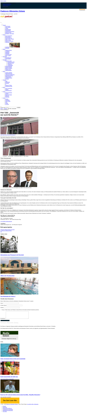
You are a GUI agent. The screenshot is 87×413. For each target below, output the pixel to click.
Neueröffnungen (8, 57)
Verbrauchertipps (8, 70)
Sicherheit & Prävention (9, 31)
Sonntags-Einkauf (8, 67)
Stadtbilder (7, 47)
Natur (6, 81)
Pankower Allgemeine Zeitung (12, 11)
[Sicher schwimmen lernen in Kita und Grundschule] (9, 356)
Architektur (7, 51)
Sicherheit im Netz (8, 86)
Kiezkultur (7, 48)
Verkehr (6, 28)
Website (1, 307)
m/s (1, 134)
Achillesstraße (10, 65)
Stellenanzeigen (8, 76)
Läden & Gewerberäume (9, 74)
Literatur (6, 93)
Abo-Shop (5, 411)
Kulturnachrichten (8, 92)
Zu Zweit (7, 104)
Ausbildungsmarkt (8, 77)
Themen (4, 79)
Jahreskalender (8, 30)
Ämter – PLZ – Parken (9, 38)
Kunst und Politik (8, 94)
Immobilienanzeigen (9, 75)
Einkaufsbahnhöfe (8, 66)
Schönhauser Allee (11, 61)
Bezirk (4, 34)
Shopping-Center (8, 60)
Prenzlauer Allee (11, 62)
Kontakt (4, 406)
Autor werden (5, 6)
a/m (1, 378)
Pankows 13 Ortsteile (9, 41)
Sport (6, 102)
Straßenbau (7, 52)
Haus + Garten (8, 55)
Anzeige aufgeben (8, 72)
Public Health (7, 101)
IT (5, 84)
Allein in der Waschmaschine (7, 275)
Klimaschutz (7, 82)
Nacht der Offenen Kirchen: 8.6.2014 (7, 229)
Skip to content (3, 0)
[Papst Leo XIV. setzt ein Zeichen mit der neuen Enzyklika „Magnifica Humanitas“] (9, 392)
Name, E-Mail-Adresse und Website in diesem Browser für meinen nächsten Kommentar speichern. (20, 309)
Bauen (4, 49)
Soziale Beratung (8, 90)
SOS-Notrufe (7, 26)
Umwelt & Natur (8, 54)
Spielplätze (7, 53)
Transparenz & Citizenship (8, 409)
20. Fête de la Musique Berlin (6, 230)
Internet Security (8, 32)
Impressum (5, 407)
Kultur (4, 91)
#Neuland (7, 83)
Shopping (4, 59)
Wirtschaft (5, 56)
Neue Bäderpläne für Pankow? (8, 296)
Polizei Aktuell (8, 40)
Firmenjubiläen (8, 58)
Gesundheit (7, 100)
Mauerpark (7, 96)
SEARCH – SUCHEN (9, 33)
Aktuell (4, 25)
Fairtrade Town (8, 69)
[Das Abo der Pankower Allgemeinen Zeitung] (9, 403)
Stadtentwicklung (8, 50)
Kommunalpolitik (8, 37)
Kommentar (3, 318)
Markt (4, 71)
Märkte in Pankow (8, 68)
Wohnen (6, 89)
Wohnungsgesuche (8, 73)
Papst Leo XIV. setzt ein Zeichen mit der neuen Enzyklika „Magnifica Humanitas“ (20, 394)
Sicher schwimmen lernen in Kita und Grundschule (12, 358)
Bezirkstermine (8, 29)
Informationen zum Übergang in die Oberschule (12, 255)
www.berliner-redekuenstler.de (6, 221)
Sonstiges (7, 78)
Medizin (6, 99)
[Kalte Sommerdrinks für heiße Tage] (9, 374)
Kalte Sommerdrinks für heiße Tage (9, 376)
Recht (4, 87)
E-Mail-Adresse (3, 305)
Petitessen (7, 95)
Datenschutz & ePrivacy (7, 408)
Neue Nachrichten (8, 35)
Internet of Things (8, 85)
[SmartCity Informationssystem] (82, 10)
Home (1, 108)
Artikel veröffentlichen (7, 4)
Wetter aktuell (7, 27)
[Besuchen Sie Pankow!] (6, 17)
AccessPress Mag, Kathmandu (32, 404)
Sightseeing (7, 42)
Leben (4, 97)
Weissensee (10, 64)
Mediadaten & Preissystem (8, 410)
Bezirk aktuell (7, 36)
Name (1, 303)
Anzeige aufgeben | (6, 5)
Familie (6, 103)
